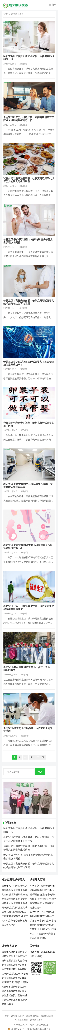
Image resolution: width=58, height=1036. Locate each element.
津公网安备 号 (17, 1029)
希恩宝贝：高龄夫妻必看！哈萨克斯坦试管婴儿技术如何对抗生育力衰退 (28, 302)
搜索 (40, 771)
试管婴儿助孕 (17, 1016)
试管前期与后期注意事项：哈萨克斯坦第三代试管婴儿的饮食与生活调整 (28, 180)
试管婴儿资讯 (36, 1020)
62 (31, 757)
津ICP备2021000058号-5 (38, 1029)
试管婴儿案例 (21, 1020)
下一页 (40, 757)
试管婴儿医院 (32, 1016)
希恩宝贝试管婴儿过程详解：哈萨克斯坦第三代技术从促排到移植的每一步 (28, 119)
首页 (5, 14)
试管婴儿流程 (47, 1016)
